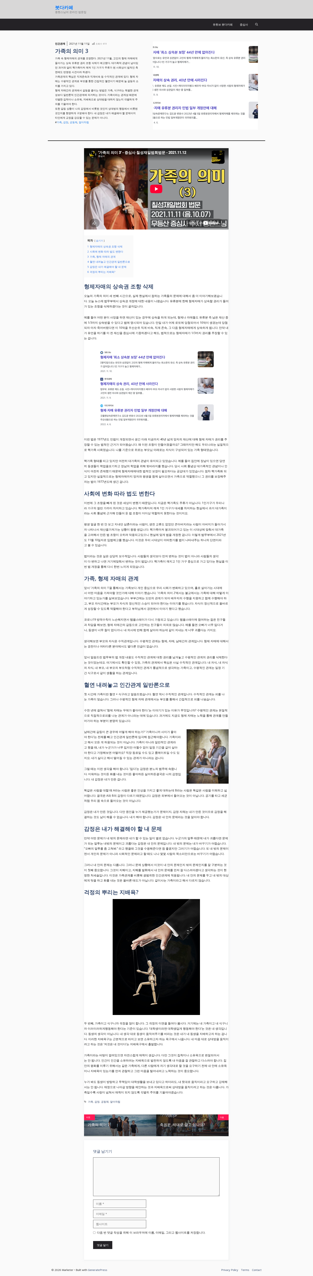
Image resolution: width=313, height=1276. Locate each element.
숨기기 (99, 240)
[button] (257, 24)
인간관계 (60, 43)
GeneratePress (97, 1270)
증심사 (244, 24)
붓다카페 (64, 7)
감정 (65, 122)
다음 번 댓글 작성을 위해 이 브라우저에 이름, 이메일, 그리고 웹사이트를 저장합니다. (151, 1233)
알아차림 (84, 122)
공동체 (73, 122)
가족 (59, 122)
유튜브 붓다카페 (223, 24)
